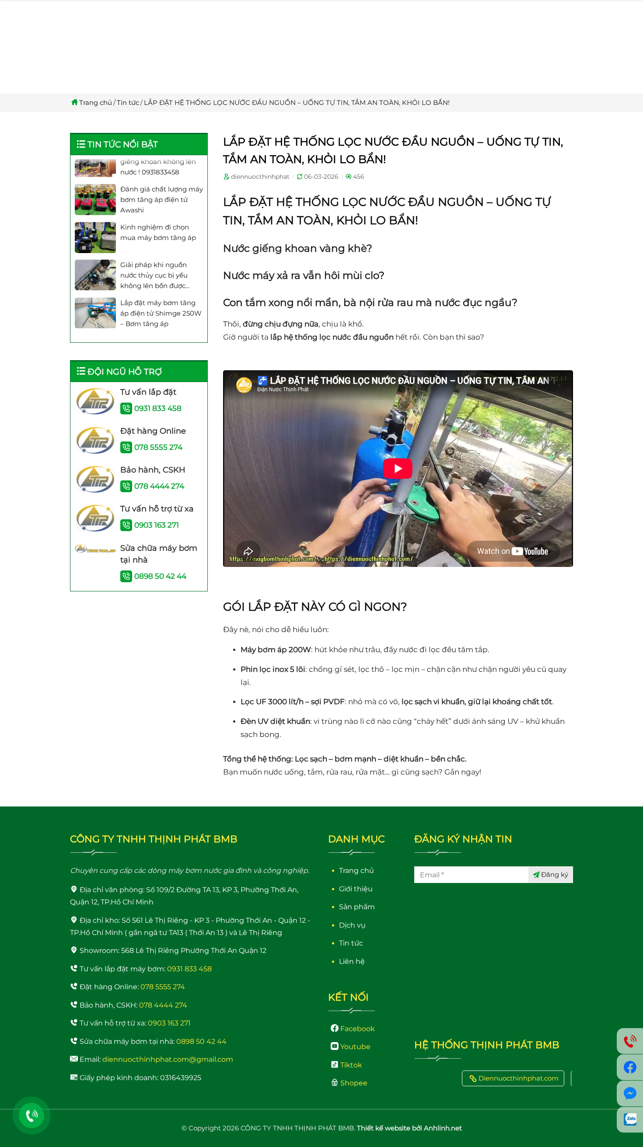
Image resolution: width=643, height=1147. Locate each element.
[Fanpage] (630, 1067)
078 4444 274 (159, 486)
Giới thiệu (356, 889)
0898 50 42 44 (160, 576)
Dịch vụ (352, 925)
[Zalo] (630, 1120)
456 (358, 177)
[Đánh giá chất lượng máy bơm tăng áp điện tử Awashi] (95, 182)
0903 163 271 (156, 525)
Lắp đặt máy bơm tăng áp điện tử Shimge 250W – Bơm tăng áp (161, 296)
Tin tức (128, 102)
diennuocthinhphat (260, 177)
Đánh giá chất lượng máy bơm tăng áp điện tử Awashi (161, 183)
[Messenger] (630, 1093)
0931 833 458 (158, 408)
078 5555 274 (158, 447)
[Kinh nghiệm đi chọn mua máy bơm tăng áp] (95, 220)
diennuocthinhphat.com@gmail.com (167, 1059)
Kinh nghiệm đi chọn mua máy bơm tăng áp (158, 215)
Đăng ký (554, 874)
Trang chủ (95, 102)
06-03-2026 (321, 177)
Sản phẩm (357, 907)
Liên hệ (352, 961)
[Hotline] (31, 1115)
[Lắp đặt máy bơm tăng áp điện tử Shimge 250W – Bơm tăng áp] (95, 296)
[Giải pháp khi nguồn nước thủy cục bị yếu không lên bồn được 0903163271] (95, 258)
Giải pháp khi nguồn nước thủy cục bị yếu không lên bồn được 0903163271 (154, 259)
